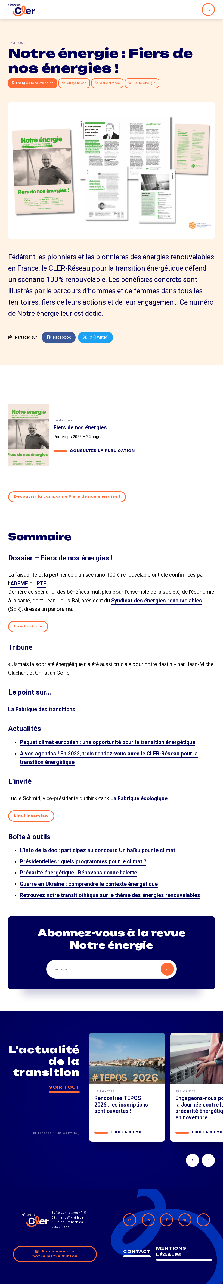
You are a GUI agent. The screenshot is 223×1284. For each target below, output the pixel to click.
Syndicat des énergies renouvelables (156, 601)
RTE (41, 583)
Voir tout (64, 1087)
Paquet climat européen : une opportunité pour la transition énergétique (107, 742)
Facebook (62, 337)
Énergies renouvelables (34, 83)
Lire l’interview (31, 816)
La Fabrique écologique (139, 798)
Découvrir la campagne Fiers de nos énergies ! (67, 496)
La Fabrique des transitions (41, 709)
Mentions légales (171, 1251)
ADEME (19, 583)
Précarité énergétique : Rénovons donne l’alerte (78, 873)
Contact (137, 1251)
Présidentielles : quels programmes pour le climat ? (83, 861)
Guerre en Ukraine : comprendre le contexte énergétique (89, 884)
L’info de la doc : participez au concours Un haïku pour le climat (97, 850)
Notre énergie (144, 83)
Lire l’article (28, 626)
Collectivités (110, 83)
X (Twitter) (99, 337)
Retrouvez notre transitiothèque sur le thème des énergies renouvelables (110, 895)
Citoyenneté (76, 83)
